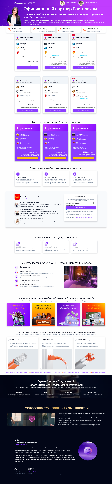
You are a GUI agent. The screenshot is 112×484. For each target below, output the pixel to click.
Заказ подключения (80, 207)
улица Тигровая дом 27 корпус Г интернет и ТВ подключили (41, 372)
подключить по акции (27, 158)
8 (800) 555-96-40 (89, 4)
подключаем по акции (27, 67)
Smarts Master (33, 471)
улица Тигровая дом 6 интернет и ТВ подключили (71, 372)
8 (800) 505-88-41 (70, 4)
